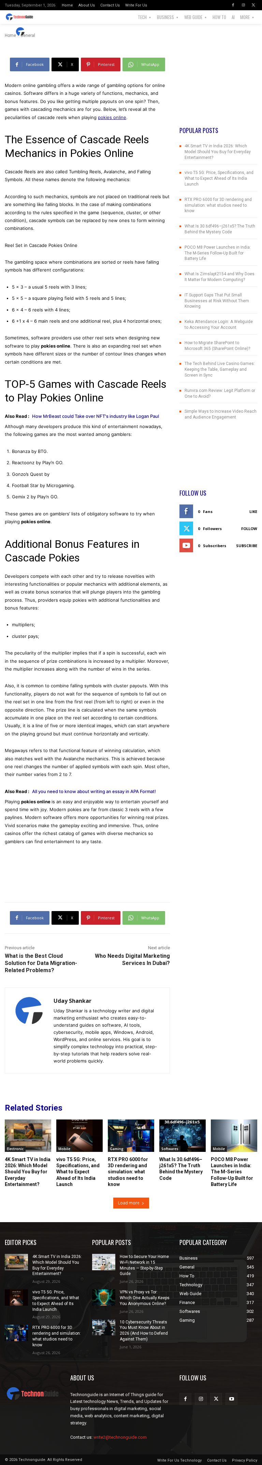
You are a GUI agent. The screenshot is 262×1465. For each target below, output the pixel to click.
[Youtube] (231, 1399)
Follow (249, 528)
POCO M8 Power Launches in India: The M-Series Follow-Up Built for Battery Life (218, 253)
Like (253, 511)
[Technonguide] (21, 17)
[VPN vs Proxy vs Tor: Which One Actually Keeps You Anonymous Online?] (103, 1297)
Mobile (64, 1148)
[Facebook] (233, 5)
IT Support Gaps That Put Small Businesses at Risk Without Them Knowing (217, 301)
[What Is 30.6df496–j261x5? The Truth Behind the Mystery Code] (182, 1135)
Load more (129, 1203)
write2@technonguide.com (120, 1437)
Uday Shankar (48, 31)
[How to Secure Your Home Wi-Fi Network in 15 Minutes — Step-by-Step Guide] (103, 1262)
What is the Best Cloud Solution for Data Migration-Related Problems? (41, 963)
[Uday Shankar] (21, 32)
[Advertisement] (218, 92)
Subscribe (246, 545)
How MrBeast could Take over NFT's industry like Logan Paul (95, 416)
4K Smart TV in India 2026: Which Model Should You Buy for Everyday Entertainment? (218, 152)
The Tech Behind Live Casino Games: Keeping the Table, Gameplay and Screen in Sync (220, 369)
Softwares (169, 1148)
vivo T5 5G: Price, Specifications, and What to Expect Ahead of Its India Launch (219, 178)
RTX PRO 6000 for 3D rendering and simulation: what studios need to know (218, 205)
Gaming (116, 1148)
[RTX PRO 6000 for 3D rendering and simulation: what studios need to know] (131, 1135)
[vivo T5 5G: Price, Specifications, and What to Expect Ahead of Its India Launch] (79, 1135)
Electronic (15, 1148)
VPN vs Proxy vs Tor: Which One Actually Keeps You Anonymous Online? (145, 1298)
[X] (253, 5)
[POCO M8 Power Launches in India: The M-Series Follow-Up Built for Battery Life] (234, 1135)
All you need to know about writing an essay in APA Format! (94, 791)
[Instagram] (243, 5)
